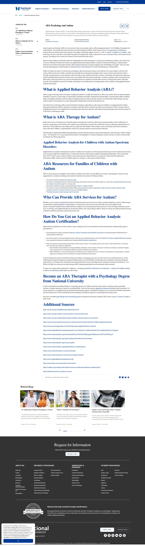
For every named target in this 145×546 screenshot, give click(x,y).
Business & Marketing (40, 485)
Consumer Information (107, 490)
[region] (18, 533)
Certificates (37, 480)
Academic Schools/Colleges (20, 486)
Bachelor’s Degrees (39, 472)
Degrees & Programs (42, 9)
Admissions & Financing (60, 9)
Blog (20, 15)
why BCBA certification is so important (96, 268)
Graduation (104, 475)
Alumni (103, 480)
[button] (60, 430)
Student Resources (88, 9)
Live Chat (110, 2)
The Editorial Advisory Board (81, 41)
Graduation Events (106, 477)
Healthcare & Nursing (39, 488)
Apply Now (104, 9)
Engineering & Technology (41, 493)
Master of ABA (65, 204)
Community (104, 485)
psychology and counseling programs (69, 297)
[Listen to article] (122, 26)
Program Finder (38, 470)
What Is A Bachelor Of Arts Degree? (68, 410)
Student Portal (105, 493)
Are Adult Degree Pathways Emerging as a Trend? (37, 410)
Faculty (17, 472)
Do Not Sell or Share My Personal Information (85, 543)
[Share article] (127, 26)
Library (103, 488)
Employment (18, 477)
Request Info (118, 9)
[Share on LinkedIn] (120, 377)
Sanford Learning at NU (20, 490)
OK (18, 540)
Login (104, 2)
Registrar (103, 483)
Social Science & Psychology (41, 490)
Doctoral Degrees (38, 477)
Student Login (105, 472)
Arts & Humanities (56, 470)
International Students (78, 475)
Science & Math (55, 475)
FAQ (102, 470)
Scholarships (75, 480)
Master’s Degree (38, 475)
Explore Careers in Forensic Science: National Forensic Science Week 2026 (106, 411)
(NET (87, 135)
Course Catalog (119, 475)
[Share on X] (123, 377)
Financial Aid (75, 477)
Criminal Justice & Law (57, 472)
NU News (17, 483)
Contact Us (18, 480)
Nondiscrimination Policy (121, 472)
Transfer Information (77, 472)
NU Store (117, 470)
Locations (18, 475)
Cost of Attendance (77, 485)
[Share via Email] (126, 377)
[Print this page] (128, 377)
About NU (75, 9)
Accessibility (18, 493)
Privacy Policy (69, 543)
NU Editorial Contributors (51, 41)
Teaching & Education (40, 483)
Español (99, 2)
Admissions (75, 470)
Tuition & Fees (75, 483)
